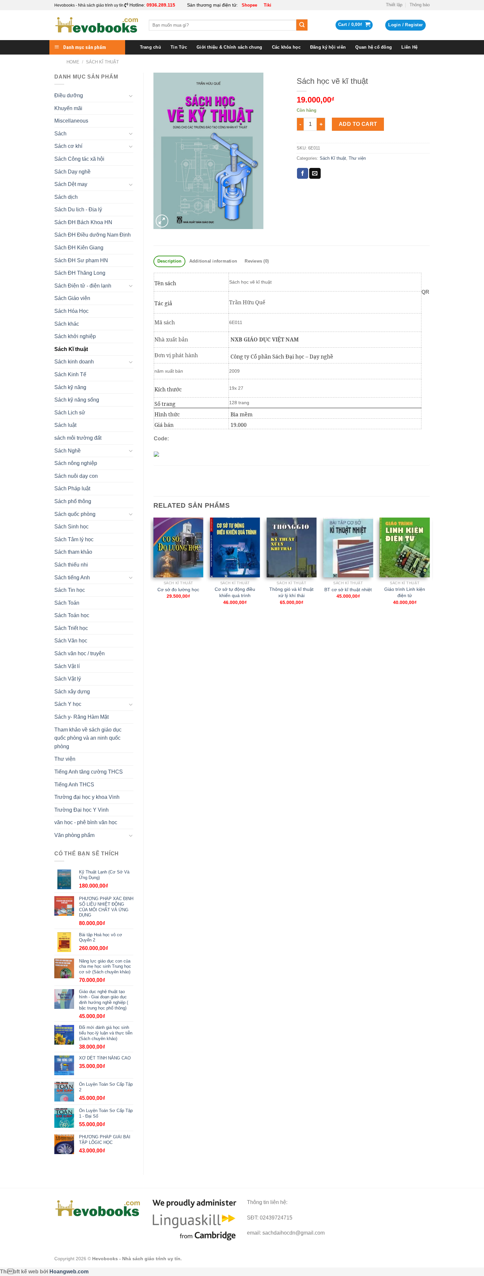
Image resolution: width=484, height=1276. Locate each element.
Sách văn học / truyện (79, 653)
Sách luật (65, 425)
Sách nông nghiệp (75, 463)
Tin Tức (179, 47)
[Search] (302, 25)
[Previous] (154, 567)
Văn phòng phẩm (74, 835)
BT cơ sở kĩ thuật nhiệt (348, 589)
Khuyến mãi (68, 108)
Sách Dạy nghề (72, 171)
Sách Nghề (67, 450)
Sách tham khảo (73, 552)
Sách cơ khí (68, 146)
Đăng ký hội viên (328, 47)
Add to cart (358, 124)
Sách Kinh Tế (70, 374)
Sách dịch (66, 197)
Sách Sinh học (71, 526)
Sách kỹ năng (70, 387)
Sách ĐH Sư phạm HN (81, 260)
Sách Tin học (69, 590)
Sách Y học (67, 704)
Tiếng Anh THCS (74, 784)
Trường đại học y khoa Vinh (87, 797)
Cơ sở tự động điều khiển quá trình (235, 592)
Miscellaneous (71, 121)
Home (73, 61)
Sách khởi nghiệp (75, 336)
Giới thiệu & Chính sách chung (229, 47)
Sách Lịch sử (69, 412)
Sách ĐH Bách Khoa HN (83, 222)
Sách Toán (66, 603)
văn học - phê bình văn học (85, 822)
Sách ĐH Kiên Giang (78, 247)
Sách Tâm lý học (74, 539)
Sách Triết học (71, 628)
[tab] (169, 261)
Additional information (213, 261)
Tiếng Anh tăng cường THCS (88, 772)
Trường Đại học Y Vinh (81, 810)
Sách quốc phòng (74, 514)
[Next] (429, 567)
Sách (60, 133)
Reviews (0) (257, 261)
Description (169, 261)
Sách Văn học (70, 640)
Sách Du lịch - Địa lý (78, 209)
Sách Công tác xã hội (79, 159)
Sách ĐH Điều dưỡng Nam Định (92, 235)
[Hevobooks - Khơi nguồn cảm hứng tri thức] (96, 25)
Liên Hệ (409, 47)
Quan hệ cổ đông (373, 47)
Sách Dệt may (70, 184)
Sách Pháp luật (72, 488)
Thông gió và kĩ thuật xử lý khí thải (291, 592)
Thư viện (64, 759)
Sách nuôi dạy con (76, 476)
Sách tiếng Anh (72, 577)
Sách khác (66, 324)
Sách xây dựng (72, 691)
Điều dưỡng (68, 95)
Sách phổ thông (72, 501)
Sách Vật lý (67, 679)
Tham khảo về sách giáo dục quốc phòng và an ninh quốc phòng (87, 738)
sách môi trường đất (77, 438)
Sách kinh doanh (74, 361)
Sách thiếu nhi (71, 565)
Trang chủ (150, 47)
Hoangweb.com (69, 1271)
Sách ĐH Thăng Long (79, 273)
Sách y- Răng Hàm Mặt (81, 717)
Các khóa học (286, 47)
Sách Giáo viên (72, 298)
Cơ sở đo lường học (178, 589)
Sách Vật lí (67, 666)
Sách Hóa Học (71, 311)
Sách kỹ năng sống (76, 400)
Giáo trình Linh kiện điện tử (404, 592)
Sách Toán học (71, 615)
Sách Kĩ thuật (102, 61)
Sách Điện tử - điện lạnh (82, 286)
